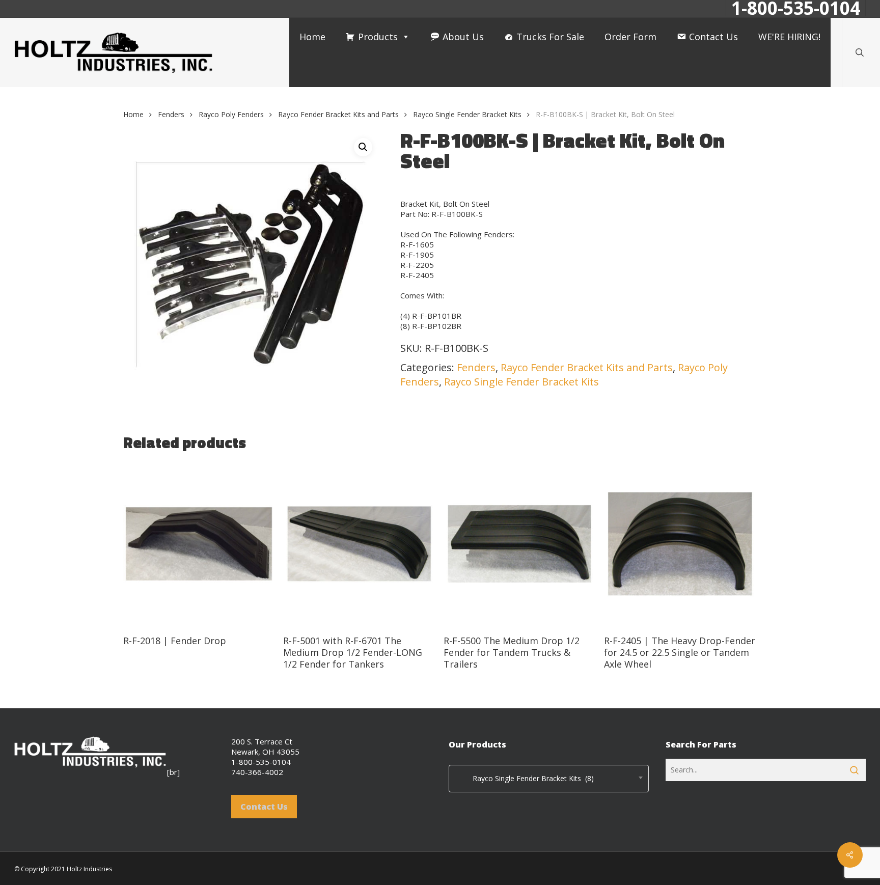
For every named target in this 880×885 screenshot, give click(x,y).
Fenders (171, 114)
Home (312, 37)
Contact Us (713, 37)
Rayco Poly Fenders (231, 114)
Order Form (630, 37)
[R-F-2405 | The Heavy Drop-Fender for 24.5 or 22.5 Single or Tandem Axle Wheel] (680, 544)
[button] (363, 147)
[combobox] (549, 778)
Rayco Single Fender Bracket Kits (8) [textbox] (524, 778)
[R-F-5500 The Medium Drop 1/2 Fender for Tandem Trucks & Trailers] (520, 544)
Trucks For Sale (550, 37)
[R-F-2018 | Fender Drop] (199, 544)
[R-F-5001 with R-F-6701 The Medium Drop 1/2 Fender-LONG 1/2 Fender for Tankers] (359, 544)
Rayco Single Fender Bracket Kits (467, 114)
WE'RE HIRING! (789, 37)
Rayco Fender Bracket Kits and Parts (338, 114)
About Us (463, 37)
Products (378, 37)
